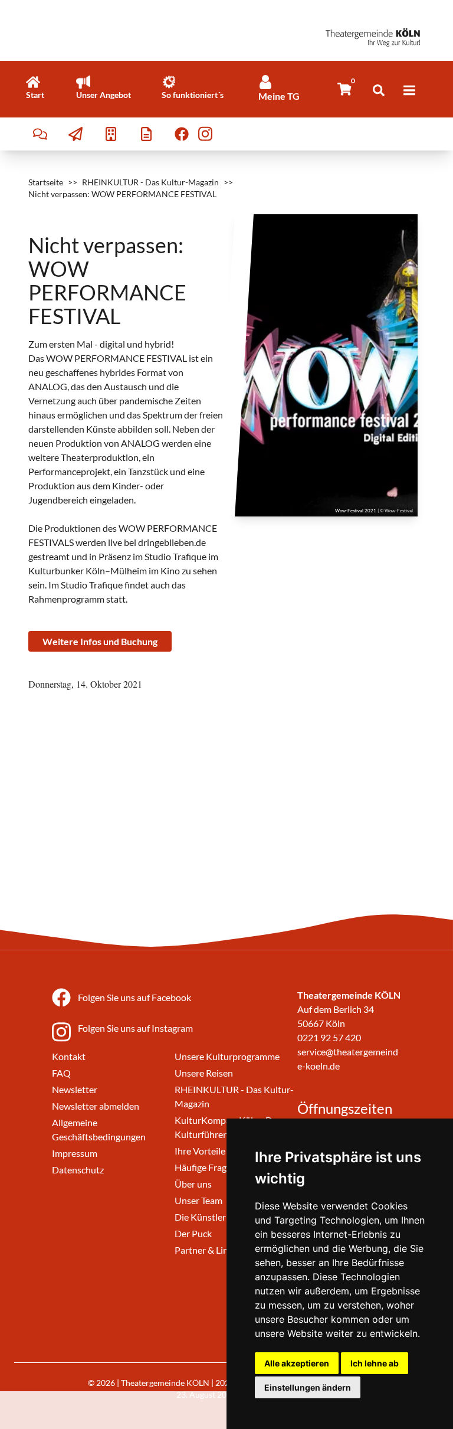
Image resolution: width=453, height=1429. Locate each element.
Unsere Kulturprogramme (227, 1056)
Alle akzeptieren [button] (296, 1363)
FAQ (61, 1072)
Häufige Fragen (206, 1167)
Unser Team (198, 1200)
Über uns (193, 1183)
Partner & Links (206, 1249)
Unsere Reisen (204, 1072)
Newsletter (74, 1089)
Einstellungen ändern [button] (307, 1387)
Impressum (74, 1153)
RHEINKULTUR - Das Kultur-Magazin (150, 182)
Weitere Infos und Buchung (99, 641)
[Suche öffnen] (378, 90)
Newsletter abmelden (95, 1105)
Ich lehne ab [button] (374, 1363)
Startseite (45, 182)
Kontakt (69, 1056)
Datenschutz (78, 1169)
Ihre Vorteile (200, 1150)
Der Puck (193, 1233)
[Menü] (409, 90)
